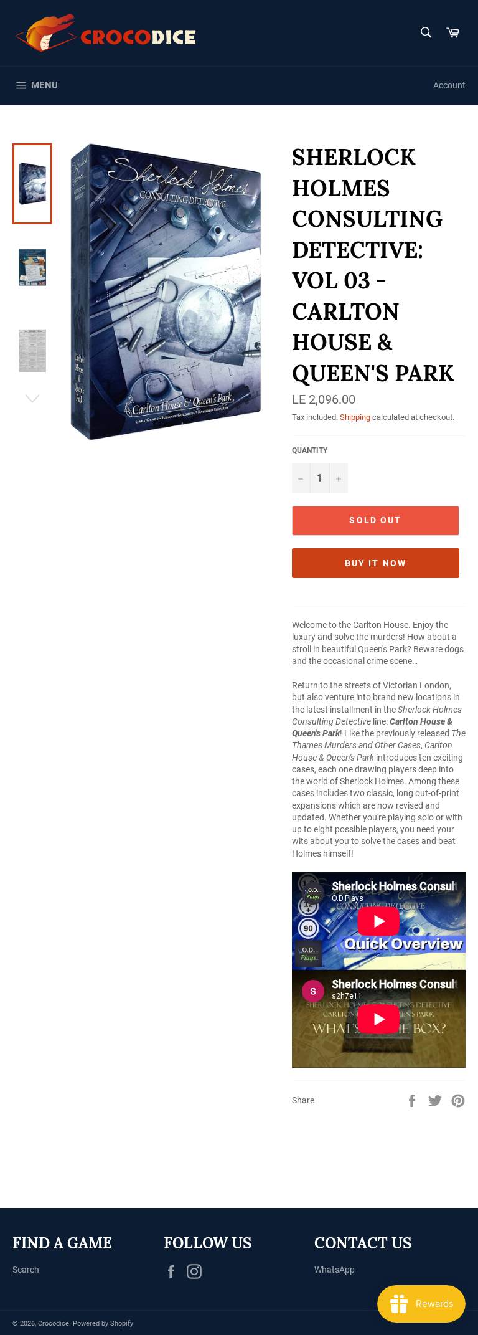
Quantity (309, 450)
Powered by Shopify (103, 1323)
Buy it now (375, 563)
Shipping (355, 417)
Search (25, 1270)
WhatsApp (334, 1270)
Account (449, 85)
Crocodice (53, 1323)
